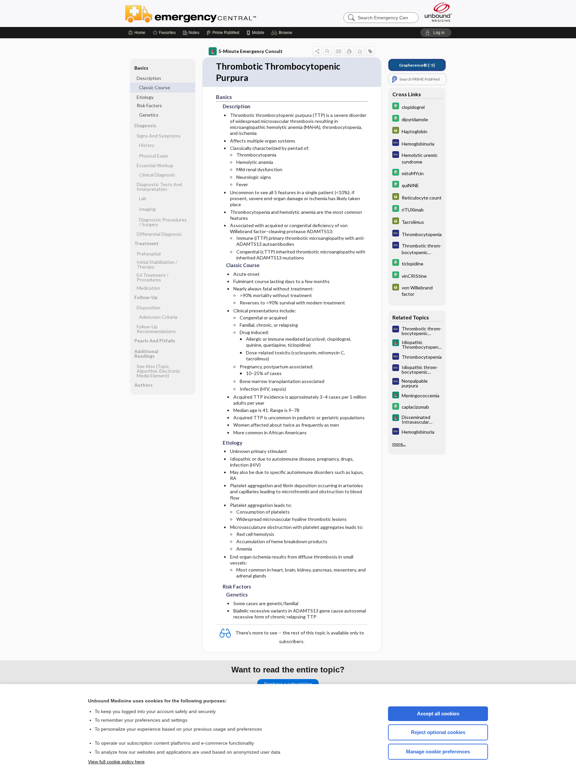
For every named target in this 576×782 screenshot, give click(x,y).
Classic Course (154, 87)
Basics (141, 68)
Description (149, 78)
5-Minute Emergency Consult (250, 51)
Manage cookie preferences (438, 751)
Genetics (148, 115)
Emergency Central (208, 13)
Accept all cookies (438, 713)
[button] (282, 32)
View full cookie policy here (116, 761)
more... (399, 444)
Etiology (145, 97)
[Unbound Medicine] (438, 12)
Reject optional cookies (438, 732)
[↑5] (417, 65)
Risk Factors (149, 105)
